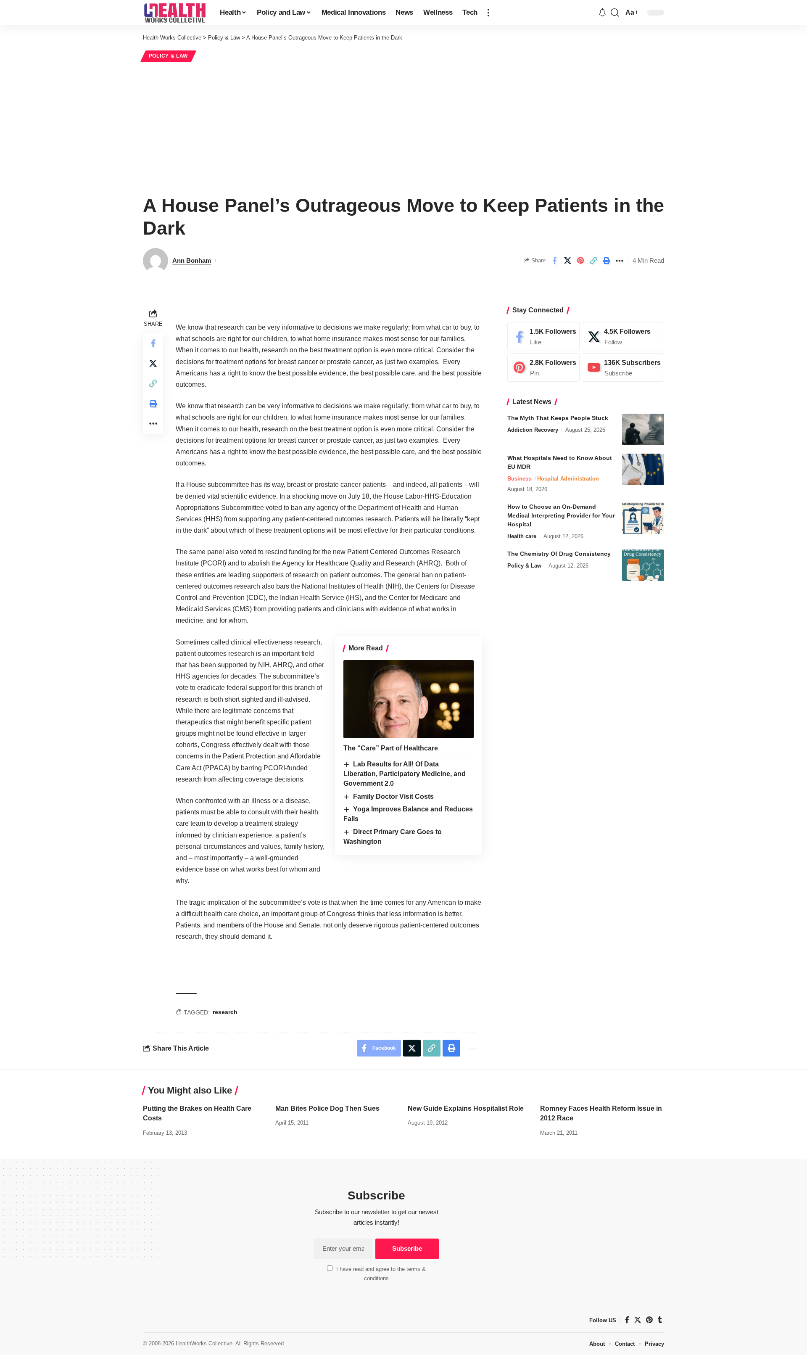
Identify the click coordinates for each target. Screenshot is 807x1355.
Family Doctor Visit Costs (393, 796)
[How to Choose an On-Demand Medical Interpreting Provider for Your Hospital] (643, 518)
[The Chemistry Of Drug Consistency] (643, 565)
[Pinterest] (543, 367)
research (225, 1012)
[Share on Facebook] (554, 260)
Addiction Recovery (532, 430)
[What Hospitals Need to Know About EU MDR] (643, 469)
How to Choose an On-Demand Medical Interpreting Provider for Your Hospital (561, 515)
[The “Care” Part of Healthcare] (408, 699)
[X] (623, 336)
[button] (488, 12)
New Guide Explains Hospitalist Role (466, 1108)
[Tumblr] (660, 1320)
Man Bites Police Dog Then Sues (327, 1108)
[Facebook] (543, 336)
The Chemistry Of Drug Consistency (559, 553)
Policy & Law (168, 55)
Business (519, 478)
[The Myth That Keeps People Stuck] (643, 429)
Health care (521, 536)
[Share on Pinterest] (580, 260)
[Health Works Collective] (174, 12)
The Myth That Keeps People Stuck (557, 418)
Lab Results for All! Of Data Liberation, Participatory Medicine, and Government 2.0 (404, 774)
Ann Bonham (191, 260)
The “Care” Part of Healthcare (390, 748)
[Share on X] (567, 260)
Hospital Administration (568, 478)
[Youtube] (623, 367)
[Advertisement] (403, 127)
